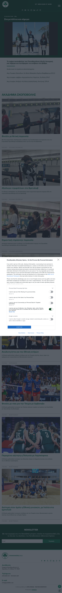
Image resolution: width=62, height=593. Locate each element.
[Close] (58, 260)
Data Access (31, 333)
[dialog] (31, 296)
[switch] (51, 292)
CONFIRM (19, 327)
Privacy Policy (40, 333)
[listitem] (31, 288)
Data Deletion (21, 333)
